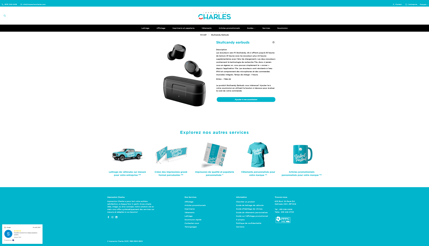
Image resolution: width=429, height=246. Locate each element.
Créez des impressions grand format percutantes (171, 173)
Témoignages (191, 227)
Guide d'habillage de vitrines (249, 209)
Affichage (161, 28)
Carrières (240, 227)
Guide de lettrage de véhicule (250, 205)
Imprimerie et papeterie (183, 28)
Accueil (203, 35)
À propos (240, 220)
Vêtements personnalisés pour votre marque (258, 173)
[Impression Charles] (214, 16)
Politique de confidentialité (248, 223)
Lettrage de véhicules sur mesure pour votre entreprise (127, 173)
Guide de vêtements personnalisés (252, 212)
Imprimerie (190, 209)
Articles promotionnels (229, 28)
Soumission (282, 28)
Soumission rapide (193, 220)
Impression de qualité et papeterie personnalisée (214, 173)
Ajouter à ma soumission (246, 99)
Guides (250, 28)
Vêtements (207, 28)
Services (266, 28)
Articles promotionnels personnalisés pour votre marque (302, 173)
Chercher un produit (245, 202)
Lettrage (145, 28)
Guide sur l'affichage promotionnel (252, 216)
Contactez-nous (192, 223)
